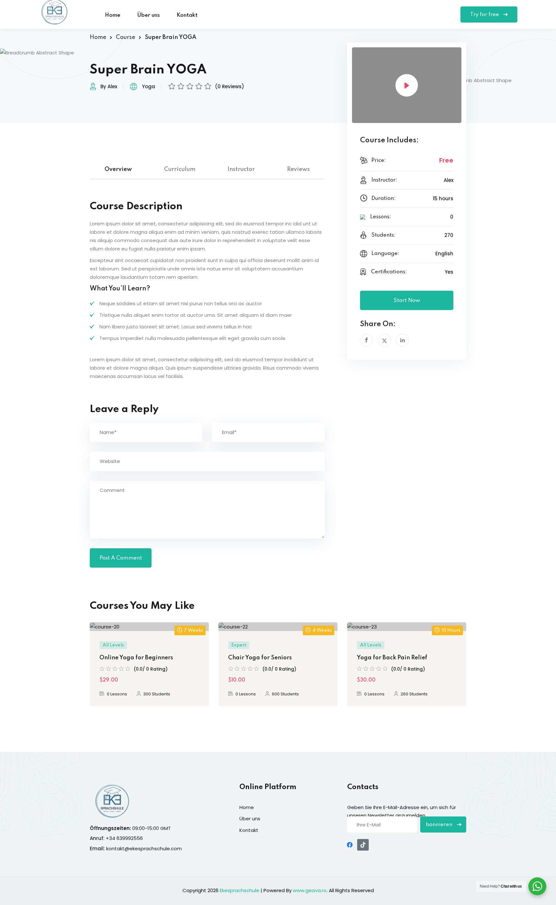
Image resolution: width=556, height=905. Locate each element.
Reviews (298, 169)
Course (125, 37)
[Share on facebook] (366, 340)
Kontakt (187, 15)
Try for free (485, 14)
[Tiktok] (363, 845)
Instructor (241, 169)
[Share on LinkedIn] (402, 340)
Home (112, 15)
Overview (118, 169)
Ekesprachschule (239, 890)
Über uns (148, 15)
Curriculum (179, 169)
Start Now (407, 300)
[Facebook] (350, 845)
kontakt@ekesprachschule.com (144, 848)
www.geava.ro (310, 890)
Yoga (148, 86)
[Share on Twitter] (384, 340)
